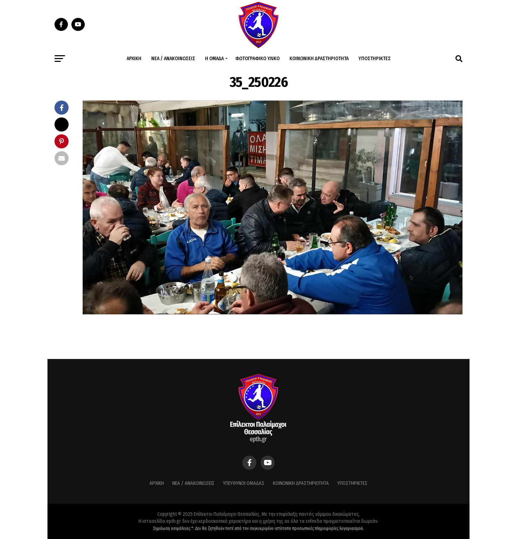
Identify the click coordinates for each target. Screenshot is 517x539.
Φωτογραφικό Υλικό (257, 59)
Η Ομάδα (214, 59)
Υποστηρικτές (374, 59)
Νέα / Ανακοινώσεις (173, 59)
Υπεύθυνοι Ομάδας (243, 483)
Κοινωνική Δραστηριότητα (319, 59)
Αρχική (134, 59)
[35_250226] (272, 312)
